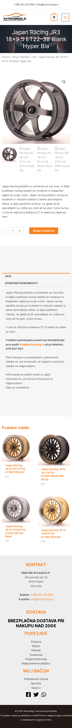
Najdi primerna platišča (36, 663)
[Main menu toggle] (65, 17)
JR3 (34, 57)
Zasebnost (36, 654)
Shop (15, 57)
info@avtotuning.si (47, 4)
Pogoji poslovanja (36, 659)
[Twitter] (36, 694)
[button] (63, 81)
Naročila (36, 683)
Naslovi (36, 687)
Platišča (25, 57)
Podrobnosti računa (36, 679)
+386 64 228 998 (24, 4)
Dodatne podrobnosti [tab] (21, 283)
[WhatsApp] (43, 694)
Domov (6, 57)
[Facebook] (28, 694)
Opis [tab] (8, 276)
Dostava (36, 641)
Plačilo (36, 646)
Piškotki (36, 650)
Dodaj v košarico (43, 230)
